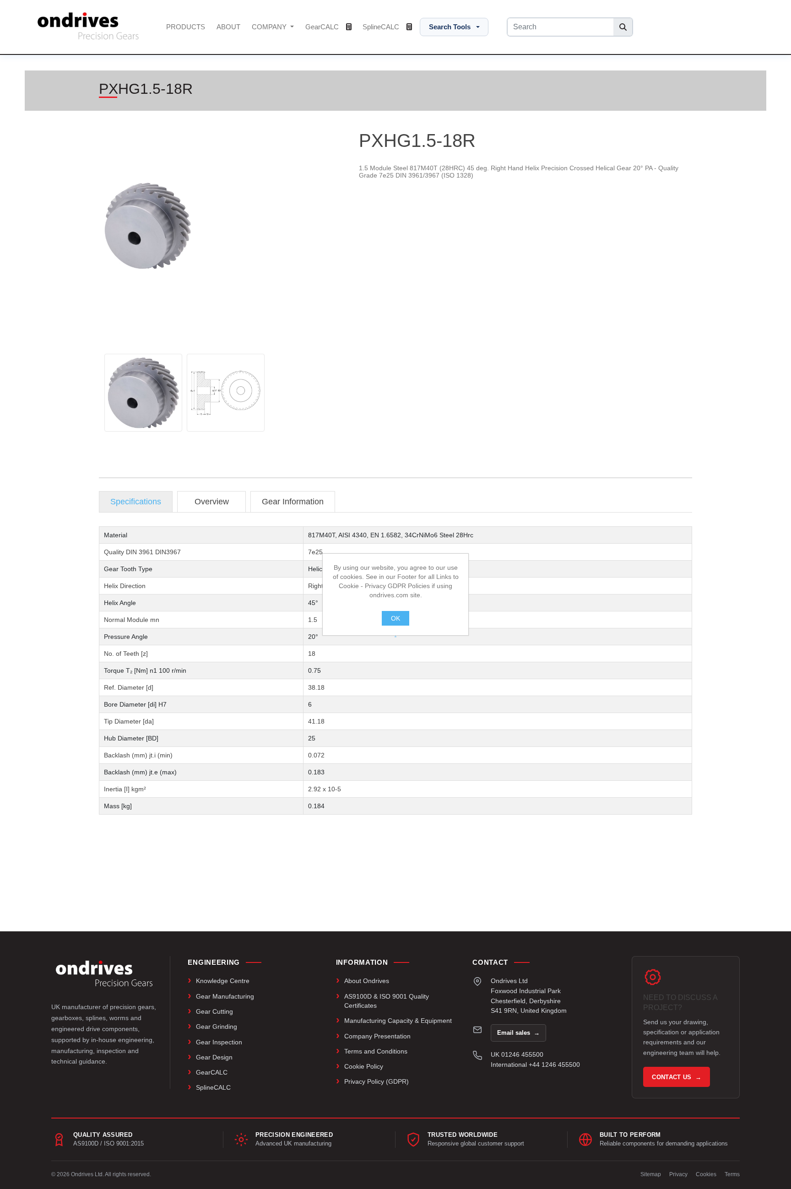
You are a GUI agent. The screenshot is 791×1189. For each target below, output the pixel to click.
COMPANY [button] (270, 27)
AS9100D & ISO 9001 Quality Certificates (386, 1001)
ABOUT (228, 27)
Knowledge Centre (222, 980)
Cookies (706, 1174)
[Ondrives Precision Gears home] (104, 973)
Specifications (135, 501)
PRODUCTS (185, 27)
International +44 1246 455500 (535, 1064)
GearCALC (323, 27)
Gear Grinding (216, 1026)
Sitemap (650, 1174)
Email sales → (518, 1032)
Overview (212, 501)
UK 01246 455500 (517, 1054)
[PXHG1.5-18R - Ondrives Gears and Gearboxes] (143, 393)
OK (395, 618)
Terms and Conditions (375, 1051)
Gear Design (214, 1057)
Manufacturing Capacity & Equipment (398, 1020)
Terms (732, 1174)
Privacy (678, 1174)
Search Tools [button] (450, 27)
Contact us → (676, 1077)
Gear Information (293, 501)
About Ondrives (366, 980)
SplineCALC (382, 27)
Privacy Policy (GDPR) (376, 1081)
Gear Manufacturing (225, 996)
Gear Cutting (214, 1011)
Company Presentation (377, 1036)
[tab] (136, 502)
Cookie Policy (363, 1066)
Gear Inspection (219, 1042)
